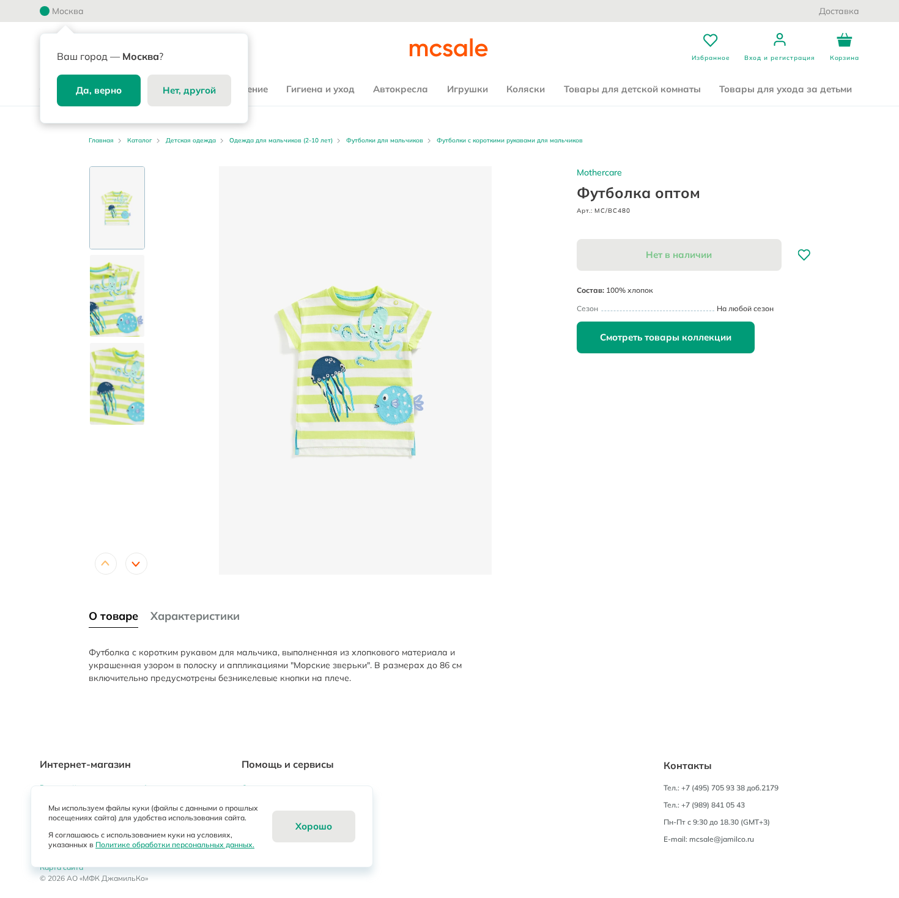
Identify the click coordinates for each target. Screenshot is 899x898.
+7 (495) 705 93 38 (713, 787)
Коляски (525, 89)
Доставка (839, 11)
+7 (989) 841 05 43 (713, 804)
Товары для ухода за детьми (785, 89)
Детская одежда (191, 140)
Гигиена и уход (320, 89)
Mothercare (599, 172)
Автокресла (400, 89)
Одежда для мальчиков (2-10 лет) (281, 140)
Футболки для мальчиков (384, 140)
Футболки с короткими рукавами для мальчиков (510, 140)
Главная (101, 140)
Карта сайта (61, 867)
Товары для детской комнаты (632, 89)
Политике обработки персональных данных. (174, 844)
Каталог (139, 140)
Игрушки (467, 89)
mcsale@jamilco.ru (721, 839)
